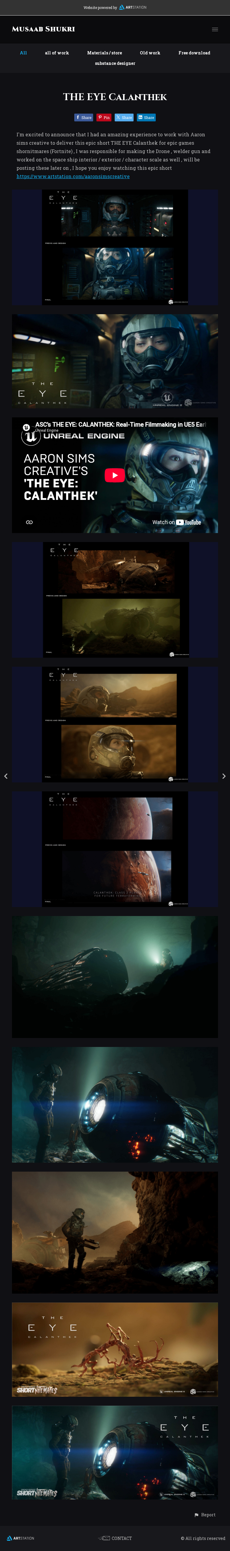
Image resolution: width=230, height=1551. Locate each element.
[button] (204, 1515)
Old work (150, 53)
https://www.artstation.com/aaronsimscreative (73, 176)
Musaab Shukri (43, 29)
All (23, 53)
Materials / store (104, 53)
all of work (57, 53)
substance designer (115, 63)
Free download (194, 53)
